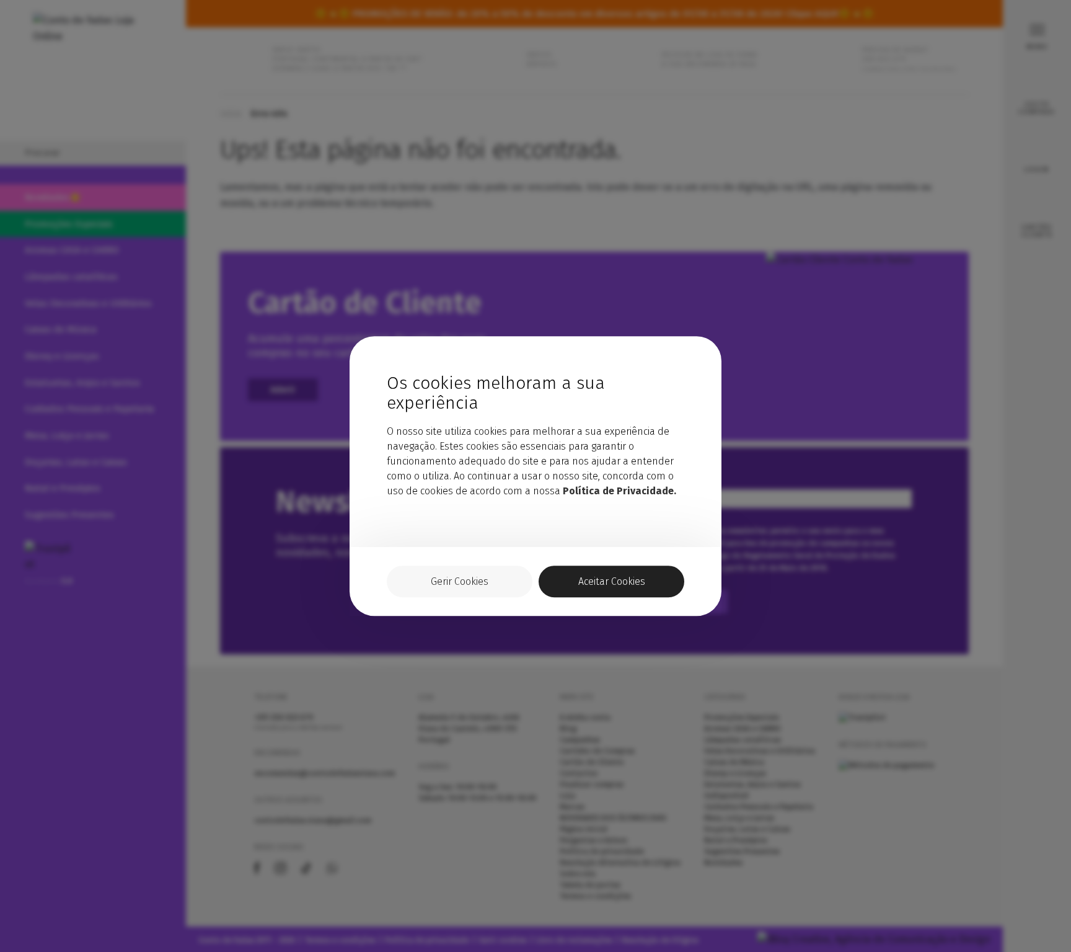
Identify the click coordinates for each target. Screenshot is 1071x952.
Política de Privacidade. (619, 491)
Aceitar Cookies (611, 581)
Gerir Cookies (459, 581)
